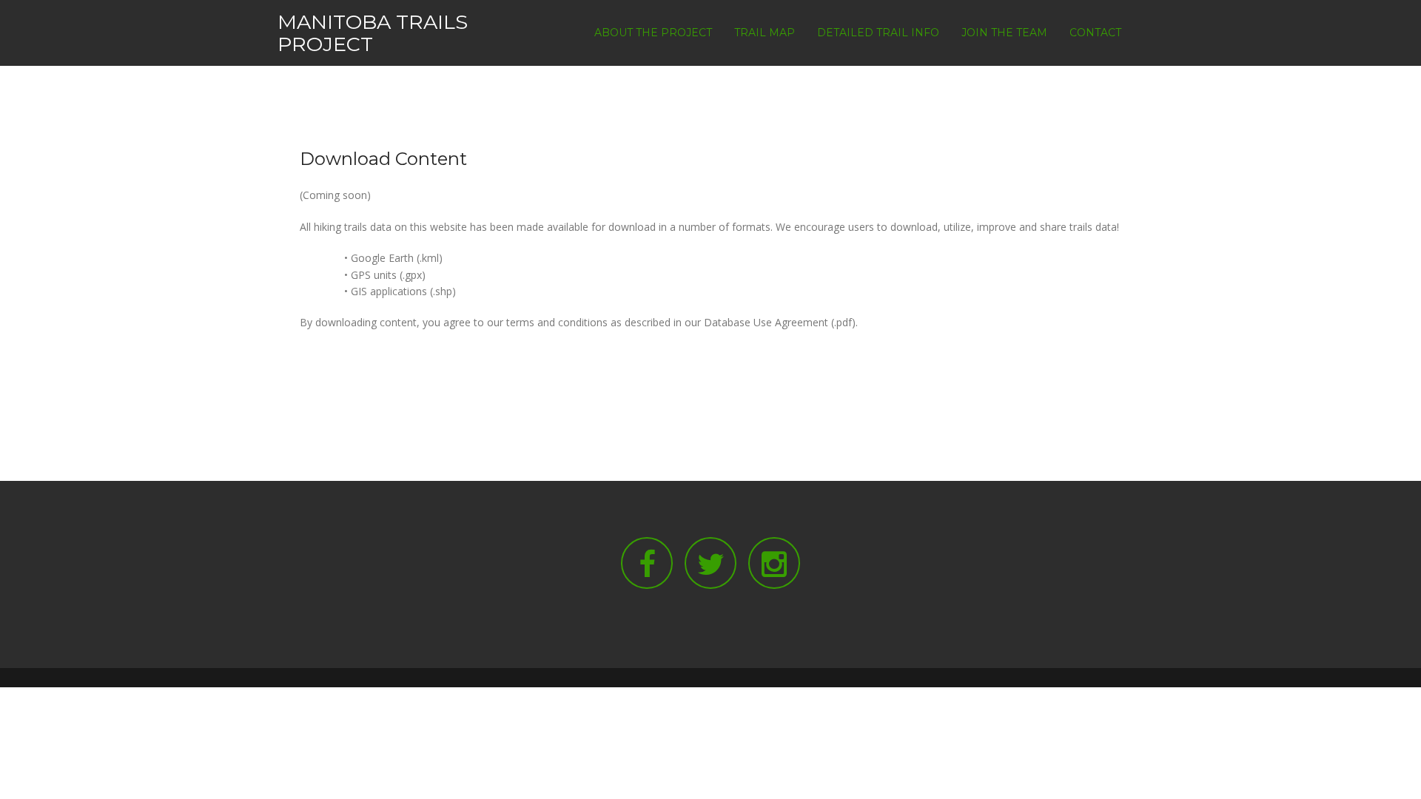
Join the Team (1004, 32)
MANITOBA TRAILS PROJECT (373, 33)
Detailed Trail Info (878, 32)
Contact (1095, 32)
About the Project (653, 32)
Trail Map (764, 32)
